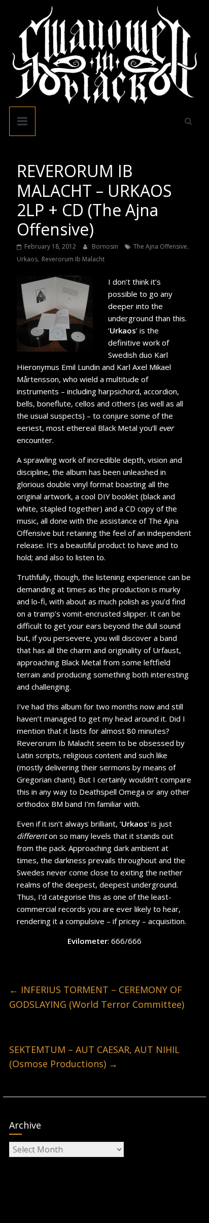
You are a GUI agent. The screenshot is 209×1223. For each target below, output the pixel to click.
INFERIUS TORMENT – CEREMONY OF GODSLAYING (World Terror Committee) (96, 996)
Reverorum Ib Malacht (73, 259)
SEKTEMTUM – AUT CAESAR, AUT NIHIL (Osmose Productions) (94, 1056)
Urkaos (27, 259)
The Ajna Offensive (160, 246)
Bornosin (106, 246)
